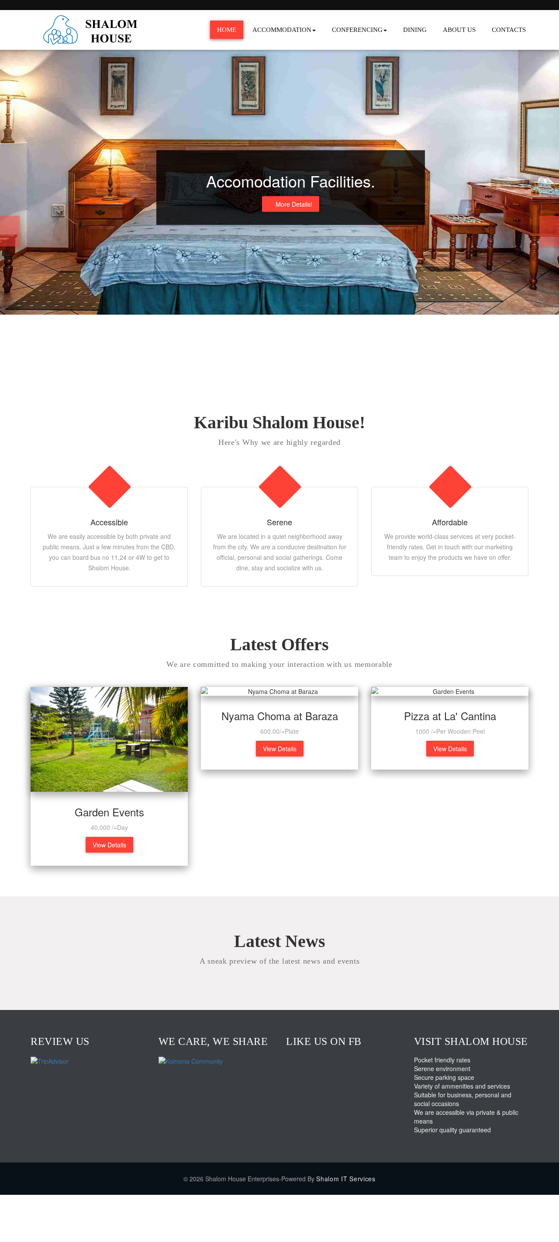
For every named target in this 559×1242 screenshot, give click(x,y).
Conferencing (357, 29)
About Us (459, 29)
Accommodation (281, 29)
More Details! (294, 204)
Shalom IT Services (346, 1178)
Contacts (509, 29)
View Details (109, 844)
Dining (415, 29)
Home (226, 29)
